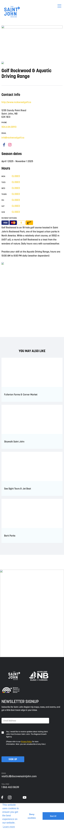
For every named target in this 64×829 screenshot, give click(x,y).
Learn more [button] (9, 826)
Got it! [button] (53, 816)
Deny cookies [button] (32, 816)
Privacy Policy (26, 741)
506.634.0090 (8, 126)
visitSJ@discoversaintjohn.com (19, 776)
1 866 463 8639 (10, 787)
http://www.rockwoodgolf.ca (16, 102)
